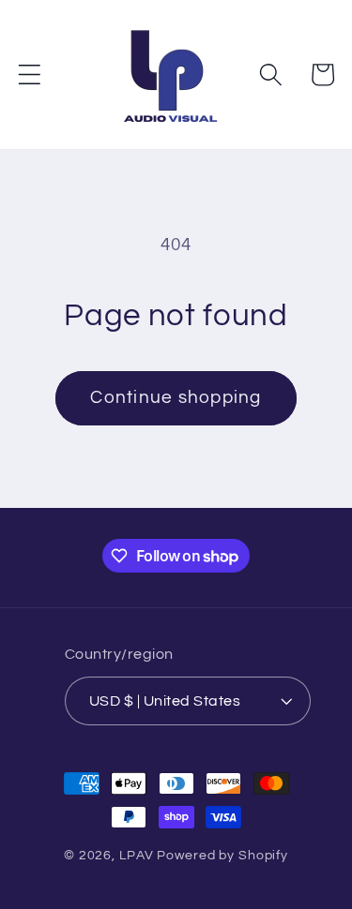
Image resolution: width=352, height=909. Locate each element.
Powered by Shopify (222, 855)
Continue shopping (175, 398)
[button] (29, 74)
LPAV (136, 855)
